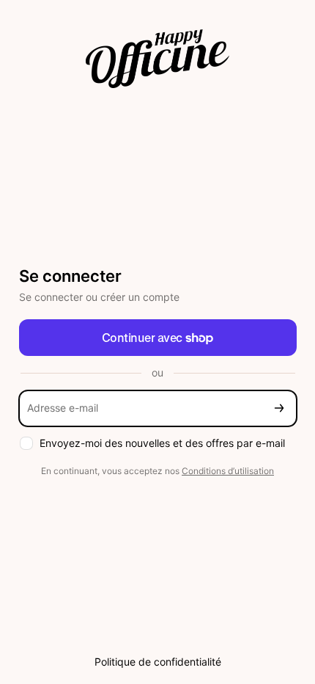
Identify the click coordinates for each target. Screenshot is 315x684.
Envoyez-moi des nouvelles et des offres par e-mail (162, 443)
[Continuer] (279, 408)
